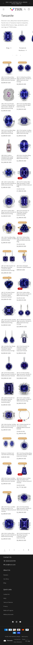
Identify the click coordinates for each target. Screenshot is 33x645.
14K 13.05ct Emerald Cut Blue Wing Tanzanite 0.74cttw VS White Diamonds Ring (23, 536)
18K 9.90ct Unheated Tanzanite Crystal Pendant (24, 266)
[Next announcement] (30, 3)
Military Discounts (8, 614)
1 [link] (4, 550)
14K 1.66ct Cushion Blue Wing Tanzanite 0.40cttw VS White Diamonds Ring (8, 183)
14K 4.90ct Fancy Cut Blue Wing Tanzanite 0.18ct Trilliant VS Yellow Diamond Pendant (24, 480)
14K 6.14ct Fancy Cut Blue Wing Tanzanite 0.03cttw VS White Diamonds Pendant (8, 480)
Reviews (6, 575)
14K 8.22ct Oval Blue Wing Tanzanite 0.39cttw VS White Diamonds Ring (8, 132)
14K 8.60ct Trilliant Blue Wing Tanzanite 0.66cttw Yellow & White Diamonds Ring (23, 239)
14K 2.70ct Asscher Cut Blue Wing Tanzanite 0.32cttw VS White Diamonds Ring (24, 132)
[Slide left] (13, 55)
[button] (3, 9)
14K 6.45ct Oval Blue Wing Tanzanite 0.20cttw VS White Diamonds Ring (24, 157)
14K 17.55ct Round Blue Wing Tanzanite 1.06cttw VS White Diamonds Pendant (8, 78)
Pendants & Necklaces (22, 49)
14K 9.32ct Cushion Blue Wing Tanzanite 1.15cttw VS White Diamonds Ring (24, 399)
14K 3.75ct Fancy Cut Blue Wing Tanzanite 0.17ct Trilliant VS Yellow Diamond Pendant (8, 509)
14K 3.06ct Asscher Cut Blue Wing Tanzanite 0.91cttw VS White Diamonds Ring (8, 426)
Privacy (6, 606)
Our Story (6, 579)
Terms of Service (8, 602)
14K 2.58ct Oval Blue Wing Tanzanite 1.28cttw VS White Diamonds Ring (8, 239)
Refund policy (25, 636)
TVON (10, 636)
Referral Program (8, 610)
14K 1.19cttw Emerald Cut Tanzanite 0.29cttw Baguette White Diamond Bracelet (23, 427)
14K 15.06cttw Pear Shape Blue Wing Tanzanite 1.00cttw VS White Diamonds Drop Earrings (8, 348)
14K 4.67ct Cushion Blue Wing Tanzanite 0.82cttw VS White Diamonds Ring (8, 212)
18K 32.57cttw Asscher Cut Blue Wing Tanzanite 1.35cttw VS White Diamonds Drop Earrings (8, 268)
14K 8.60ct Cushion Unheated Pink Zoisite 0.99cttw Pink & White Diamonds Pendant (7, 158)
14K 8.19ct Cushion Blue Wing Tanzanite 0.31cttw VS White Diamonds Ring (24, 294)
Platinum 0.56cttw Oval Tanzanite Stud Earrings (7, 453)
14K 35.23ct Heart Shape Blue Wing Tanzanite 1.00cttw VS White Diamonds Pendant (7, 295)
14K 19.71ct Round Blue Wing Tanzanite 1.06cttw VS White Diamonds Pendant (24, 374)
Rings (8, 48)
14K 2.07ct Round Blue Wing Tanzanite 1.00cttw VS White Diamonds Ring (24, 508)
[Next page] (28, 550)
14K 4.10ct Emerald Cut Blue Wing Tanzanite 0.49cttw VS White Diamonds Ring (23, 213)
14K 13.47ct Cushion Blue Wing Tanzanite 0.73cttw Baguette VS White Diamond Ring (24, 184)
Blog (5, 583)
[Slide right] (20, 55)
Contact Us (7, 594)
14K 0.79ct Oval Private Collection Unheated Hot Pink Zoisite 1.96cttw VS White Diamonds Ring (8, 106)
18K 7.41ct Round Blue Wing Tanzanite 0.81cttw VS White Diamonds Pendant (24, 454)
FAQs (5, 598)
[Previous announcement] (3, 3)
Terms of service (16, 639)
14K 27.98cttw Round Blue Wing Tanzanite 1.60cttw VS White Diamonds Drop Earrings (24, 322)
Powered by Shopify (15, 636)
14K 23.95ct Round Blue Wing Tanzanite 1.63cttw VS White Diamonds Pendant (8, 374)
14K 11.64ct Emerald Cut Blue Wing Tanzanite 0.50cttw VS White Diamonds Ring (7, 400)
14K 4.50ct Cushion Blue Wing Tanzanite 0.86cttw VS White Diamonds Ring (8, 535)
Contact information (17, 642)
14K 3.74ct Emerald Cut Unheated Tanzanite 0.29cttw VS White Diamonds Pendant (23, 348)
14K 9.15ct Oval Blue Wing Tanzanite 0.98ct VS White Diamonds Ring (24, 105)
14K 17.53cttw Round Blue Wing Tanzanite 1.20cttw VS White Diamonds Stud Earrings (24, 79)
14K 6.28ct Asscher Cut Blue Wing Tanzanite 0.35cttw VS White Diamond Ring (8, 321)
